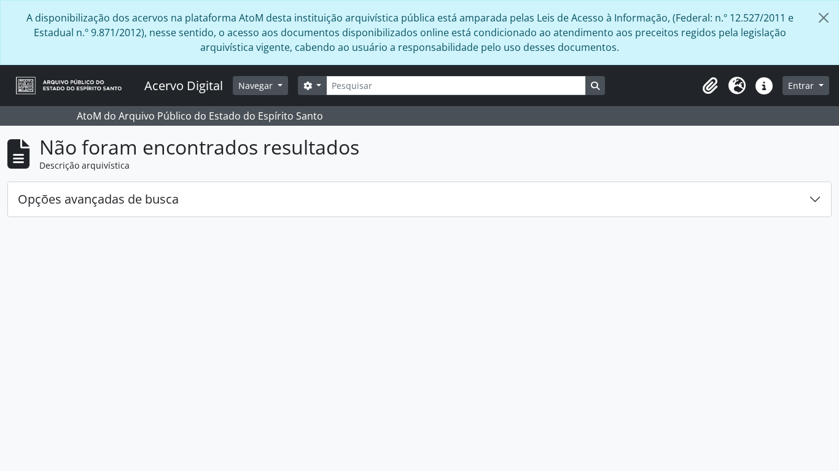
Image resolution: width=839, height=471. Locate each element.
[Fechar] (823, 18)
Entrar (802, 85)
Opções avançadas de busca (98, 199)
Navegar (256, 85)
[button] (710, 85)
